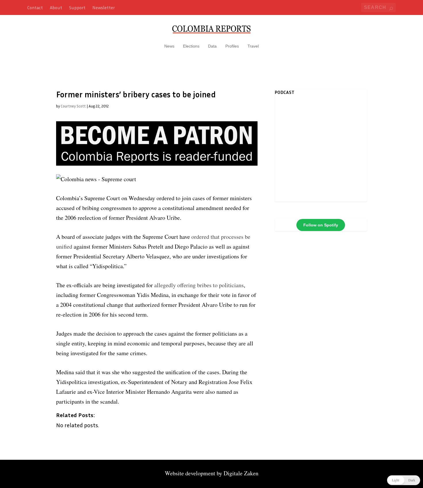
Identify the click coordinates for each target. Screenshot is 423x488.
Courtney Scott (73, 106)
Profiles (232, 46)
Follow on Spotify (320, 225)
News (169, 46)
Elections (191, 46)
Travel (253, 46)
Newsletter (103, 7)
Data (212, 46)
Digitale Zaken (241, 473)
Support (77, 7)
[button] (403, 480)
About (56, 7)
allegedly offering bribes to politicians (199, 285)
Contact (35, 7)
